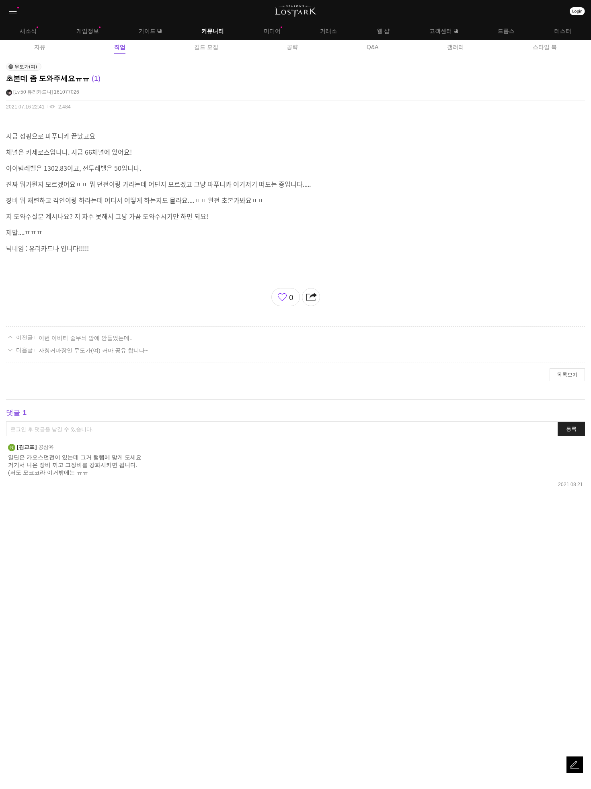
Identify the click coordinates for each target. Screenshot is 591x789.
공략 (292, 47)
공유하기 (311, 297)
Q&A (372, 47)
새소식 (28, 31)
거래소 (328, 31)
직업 (119, 47)
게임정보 (87, 31)
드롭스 (506, 31)
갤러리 (455, 47)
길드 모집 (206, 47)
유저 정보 (42, 92)
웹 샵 (383, 31)
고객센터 (440, 31)
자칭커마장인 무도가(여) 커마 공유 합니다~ (93, 350)
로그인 (577, 11)
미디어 (272, 31)
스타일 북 (545, 47)
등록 (571, 429)
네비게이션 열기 (13, 11)
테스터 (562, 31)
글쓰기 (574, 764)
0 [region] (291, 297)
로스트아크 (295, 11)
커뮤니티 (212, 31)
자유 (39, 47)
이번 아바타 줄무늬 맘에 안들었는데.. (86, 338)
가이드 (147, 31)
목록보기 (567, 375)
